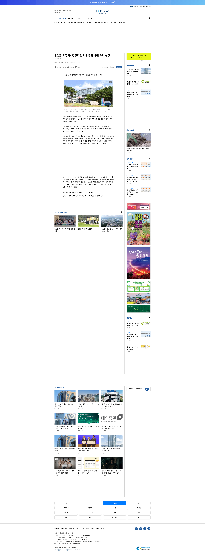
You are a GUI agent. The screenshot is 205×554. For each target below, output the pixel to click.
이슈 (85, 18)
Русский (148, 6)
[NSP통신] (102, 12)
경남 (90, 517)
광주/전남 (66, 508)
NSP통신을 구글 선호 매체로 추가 (99, 2)
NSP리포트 (71, 18)
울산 (114, 508)
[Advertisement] (159, 71)
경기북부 (90, 512)
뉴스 (55, 18)
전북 (66, 517)
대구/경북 (114, 503)
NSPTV (90, 18)
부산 (90, 503)
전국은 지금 (62, 18)
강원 (114, 512)
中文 (144, 6)
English (136, 6)
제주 (139, 517)
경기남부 (66, 512)
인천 (139, 503)
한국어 (131, 6)
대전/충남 (90, 508)
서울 (66, 503)
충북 (139, 512)
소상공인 (79, 18)
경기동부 (139, 508)
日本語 (140, 6)
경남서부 (114, 517)
